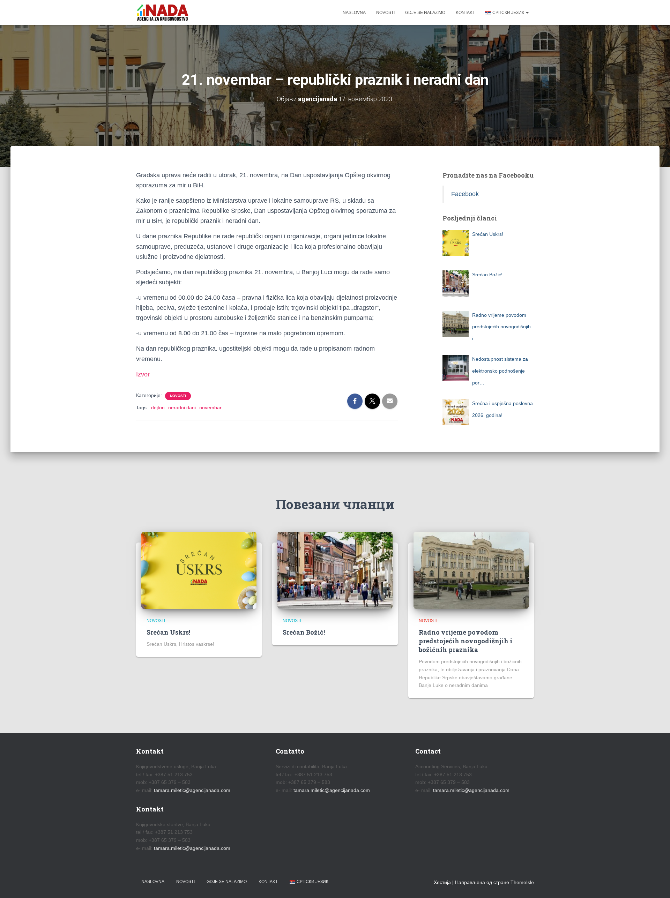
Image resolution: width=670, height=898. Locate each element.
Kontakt (465, 12)
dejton (158, 407)
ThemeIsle (522, 882)
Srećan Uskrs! (168, 632)
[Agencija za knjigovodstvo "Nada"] (162, 12)
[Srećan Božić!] (335, 570)
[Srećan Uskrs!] (198, 570)
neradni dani (182, 407)
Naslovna (354, 12)
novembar (210, 407)
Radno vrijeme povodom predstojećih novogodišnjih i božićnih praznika (465, 641)
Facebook (465, 193)
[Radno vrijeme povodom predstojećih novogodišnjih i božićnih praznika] (471, 570)
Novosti (385, 12)
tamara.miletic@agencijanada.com (192, 790)
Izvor (143, 374)
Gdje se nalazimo (425, 12)
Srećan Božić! (304, 632)
